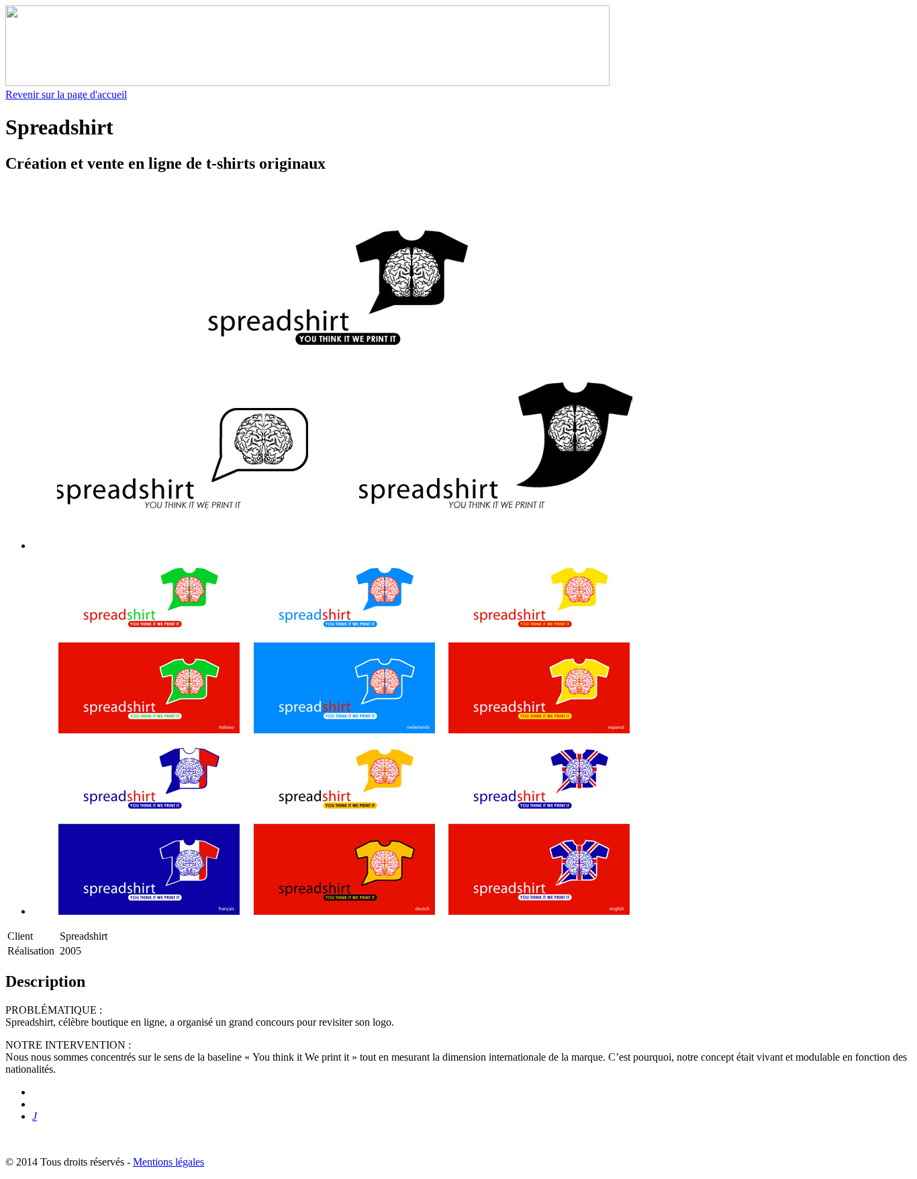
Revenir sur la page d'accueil (66, 94)
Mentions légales (168, 1162)
